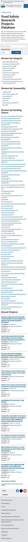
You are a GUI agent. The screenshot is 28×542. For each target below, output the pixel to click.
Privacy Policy (5, 513)
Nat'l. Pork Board (5, 201)
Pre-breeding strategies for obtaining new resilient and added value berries (13, 436)
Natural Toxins (7, 68)
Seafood (5, 98)
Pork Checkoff (5, 193)
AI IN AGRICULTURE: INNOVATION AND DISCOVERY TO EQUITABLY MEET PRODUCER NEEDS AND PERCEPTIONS (12, 466)
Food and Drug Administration (9, 120)
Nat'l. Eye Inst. (5, 271)
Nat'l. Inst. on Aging (6, 252)
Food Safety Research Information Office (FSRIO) (12, 484)
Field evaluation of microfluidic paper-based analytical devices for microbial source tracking (13, 372)
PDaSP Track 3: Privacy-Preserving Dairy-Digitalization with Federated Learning (14, 385)
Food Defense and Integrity (10, 79)
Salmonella (6, 77)
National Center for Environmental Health (12, 269)
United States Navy (6, 288)
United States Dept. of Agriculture (10, 279)
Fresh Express (5, 227)
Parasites (5, 70)
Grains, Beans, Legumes (9, 102)
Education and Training (9, 72)
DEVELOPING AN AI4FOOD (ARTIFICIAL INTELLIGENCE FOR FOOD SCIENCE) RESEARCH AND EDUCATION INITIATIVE (13, 338)
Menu (26, 6)
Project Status (5, 49)
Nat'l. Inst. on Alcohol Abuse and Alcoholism (13, 294)
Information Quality (6, 525)
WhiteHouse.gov (5, 538)
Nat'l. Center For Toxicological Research (12, 164)
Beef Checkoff (5, 298)
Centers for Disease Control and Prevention (12, 247)
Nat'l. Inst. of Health (6, 158)
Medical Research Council (8, 296)
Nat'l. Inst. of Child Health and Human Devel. (13, 187)
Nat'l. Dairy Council (6, 206)
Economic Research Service (8, 210)
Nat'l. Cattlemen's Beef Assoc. (9, 141)
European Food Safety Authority (9, 168)
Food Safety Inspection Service (9, 239)
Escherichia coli (7, 75)
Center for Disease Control (8, 282)
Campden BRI (4, 178)
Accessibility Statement (8, 510)
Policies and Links (6, 500)
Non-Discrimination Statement (10, 516)
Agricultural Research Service (9, 118)
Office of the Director (6, 256)
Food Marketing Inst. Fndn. (8, 277)
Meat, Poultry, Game (8, 94)
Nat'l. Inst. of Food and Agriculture (10, 116)
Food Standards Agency (7, 126)
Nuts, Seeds (6, 96)
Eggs (4, 105)
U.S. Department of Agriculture (13, 6)
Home (4, 491)
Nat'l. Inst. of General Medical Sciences (11, 166)
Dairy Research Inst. (6, 191)
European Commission (7, 131)
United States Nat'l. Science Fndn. (10, 129)
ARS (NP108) (4, 139)
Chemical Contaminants (9, 64)
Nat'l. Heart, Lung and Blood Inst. (10, 250)
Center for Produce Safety (8, 156)
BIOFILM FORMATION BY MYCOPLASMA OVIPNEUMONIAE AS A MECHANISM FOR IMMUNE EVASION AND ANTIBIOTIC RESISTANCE (13, 319)
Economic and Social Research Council (11, 260)
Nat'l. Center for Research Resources (11, 217)
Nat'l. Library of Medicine (7, 300)
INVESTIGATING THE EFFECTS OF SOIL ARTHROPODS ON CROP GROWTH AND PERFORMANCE (13, 449)
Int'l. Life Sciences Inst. (7, 233)
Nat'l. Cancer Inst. (6, 208)
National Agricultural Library (14, 5)
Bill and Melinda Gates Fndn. (8, 137)
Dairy (4, 100)
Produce (5, 92)
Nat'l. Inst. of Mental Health (8, 241)
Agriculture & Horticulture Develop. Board (12, 204)
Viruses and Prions (8, 66)
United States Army (6, 214)
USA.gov (3, 535)
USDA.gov (4, 532)
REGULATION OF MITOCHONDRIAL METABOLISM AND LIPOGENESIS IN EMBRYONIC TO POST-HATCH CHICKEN (13, 355)
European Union (5, 254)
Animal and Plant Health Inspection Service (12, 267)
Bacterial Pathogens (8, 62)
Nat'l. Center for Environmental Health (11, 185)
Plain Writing (4, 503)
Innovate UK (4, 258)
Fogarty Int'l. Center (6, 212)
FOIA (2, 507)
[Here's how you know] (14, 2)
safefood (3, 199)
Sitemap (5, 494)
